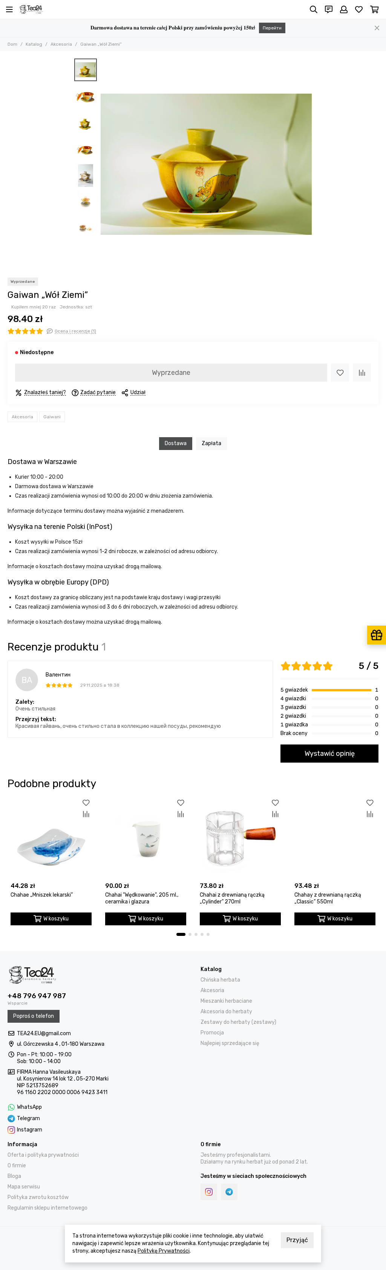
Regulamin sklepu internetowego (47, 1208)
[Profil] (343, 9)
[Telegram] (229, 1192)
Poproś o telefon (33, 1016)
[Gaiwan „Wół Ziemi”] (206, 164)
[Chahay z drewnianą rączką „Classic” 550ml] (334, 838)
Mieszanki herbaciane (226, 1001)
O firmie (17, 1165)
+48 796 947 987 (37, 996)
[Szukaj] (313, 9)
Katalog (34, 44)
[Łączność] (328, 9)
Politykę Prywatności (164, 1251)
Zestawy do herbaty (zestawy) (238, 1022)
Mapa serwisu (24, 1187)
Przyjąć (297, 1240)
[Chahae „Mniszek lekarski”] (51, 838)
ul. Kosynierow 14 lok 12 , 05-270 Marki (63, 1079)
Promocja (212, 1033)
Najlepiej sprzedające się (230, 1043)
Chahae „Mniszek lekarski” (42, 895)
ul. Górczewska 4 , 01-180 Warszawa (60, 1044)
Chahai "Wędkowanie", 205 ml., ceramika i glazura (141, 898)
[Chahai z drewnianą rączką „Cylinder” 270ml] (240, 838)
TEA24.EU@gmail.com (44, 1033)
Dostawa (176, 443)
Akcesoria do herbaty (226, 1011)
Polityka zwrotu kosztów (38, 1197)
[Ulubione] (340, 373)
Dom (12, 44)
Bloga (14, 1176)
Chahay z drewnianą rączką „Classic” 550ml (327, 898)
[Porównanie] (362, 373)
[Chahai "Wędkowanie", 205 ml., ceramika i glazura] (145, 838)
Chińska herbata (220, 980)
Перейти (272, 28)
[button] (104, 164)
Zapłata (211, 443)
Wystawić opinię (330, 753)
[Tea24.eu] (31, 9)
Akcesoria (61, 44)
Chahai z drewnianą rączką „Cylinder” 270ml (232, 898)
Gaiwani (52, 416)
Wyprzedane (171, 372)
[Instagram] (209, 1192)
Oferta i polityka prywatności (43, 1155)
